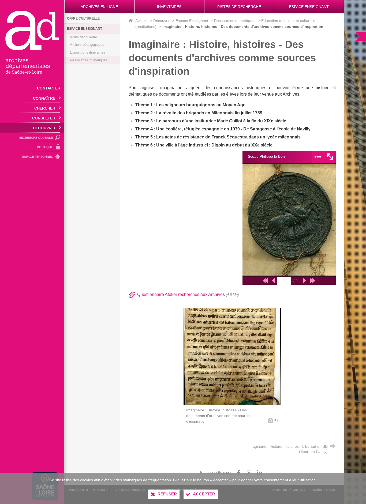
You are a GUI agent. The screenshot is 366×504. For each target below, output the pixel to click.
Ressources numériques (234, 20)
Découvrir (161, 20)
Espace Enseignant (191, 20)
